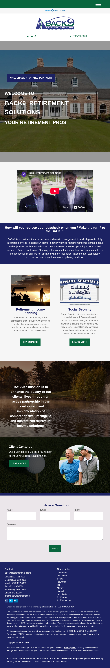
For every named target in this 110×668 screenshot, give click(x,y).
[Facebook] (35, 36)
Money (60, 588)
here (98, 658)
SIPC (73, 647)
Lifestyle (61, 591)
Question (11, 524)
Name (10, 510)
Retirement (62, 573)
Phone (77, 510)
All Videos (62, 597)
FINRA (67, 647)
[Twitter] (28, 36)
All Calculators (64, 600)
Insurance (61, 582)
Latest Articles (63, 594)
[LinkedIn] (32, 36)
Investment (62, 575)
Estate (60, 579)
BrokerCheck (67, 607)
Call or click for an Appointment (31, 78)
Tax (58, 585)
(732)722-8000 (80, 36)
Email (43, 510)
